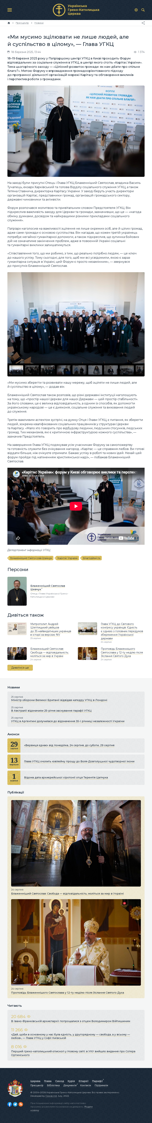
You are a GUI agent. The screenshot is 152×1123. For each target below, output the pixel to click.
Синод (59, 1080)
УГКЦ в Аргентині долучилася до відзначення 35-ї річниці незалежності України (67, 721)
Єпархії (83, 1080)
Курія (71, 1080)
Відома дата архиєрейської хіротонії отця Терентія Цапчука (66, 777)
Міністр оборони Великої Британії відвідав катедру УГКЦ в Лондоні (59, 700)
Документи (70, 1085)
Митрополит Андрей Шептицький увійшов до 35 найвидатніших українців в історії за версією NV (50, 629)
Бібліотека (53, 1085)
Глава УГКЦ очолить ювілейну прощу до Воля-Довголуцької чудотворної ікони (79, 761)
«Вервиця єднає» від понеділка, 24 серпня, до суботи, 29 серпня (69, 745)
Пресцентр (36, 1085)
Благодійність (91, 558)
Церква (35, 1080)
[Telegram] (15, 1104)
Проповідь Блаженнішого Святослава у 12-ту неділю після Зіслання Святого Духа (122, 652)
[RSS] (21, 1104)
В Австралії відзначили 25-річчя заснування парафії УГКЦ (51, 710)
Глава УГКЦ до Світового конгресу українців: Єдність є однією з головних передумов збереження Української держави (122, 631)
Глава (48, 1080)
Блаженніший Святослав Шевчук (31, 558)
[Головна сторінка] (8, 23)
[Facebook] (9, 1104)
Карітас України (67, 558)
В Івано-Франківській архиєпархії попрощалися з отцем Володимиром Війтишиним (70, 1021)
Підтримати (101, 1085)
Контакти (85, 1085)
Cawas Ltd (51, 1095)
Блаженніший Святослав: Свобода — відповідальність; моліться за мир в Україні (49, 652)
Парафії (97, 1080)
